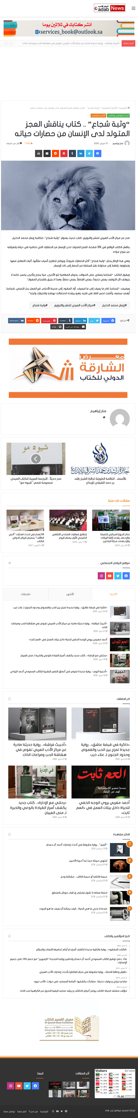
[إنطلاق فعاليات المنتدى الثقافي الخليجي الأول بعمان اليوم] (68, 520)
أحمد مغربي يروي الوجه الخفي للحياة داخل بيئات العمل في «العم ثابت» (68, 639)
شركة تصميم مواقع (124, 1110)
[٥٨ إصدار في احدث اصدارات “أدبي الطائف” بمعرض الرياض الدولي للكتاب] (25, 520)
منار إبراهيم (117, 143)
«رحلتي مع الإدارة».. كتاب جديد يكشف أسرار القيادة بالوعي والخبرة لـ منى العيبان (63, 655)
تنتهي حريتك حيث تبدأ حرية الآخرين (88, 860)
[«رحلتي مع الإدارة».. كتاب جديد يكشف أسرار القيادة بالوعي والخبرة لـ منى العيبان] (120, 660)
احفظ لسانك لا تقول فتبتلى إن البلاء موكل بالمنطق (79, 892)
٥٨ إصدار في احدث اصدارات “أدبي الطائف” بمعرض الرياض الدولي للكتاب (26, 538)
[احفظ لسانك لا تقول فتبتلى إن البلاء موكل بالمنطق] (120, 897)
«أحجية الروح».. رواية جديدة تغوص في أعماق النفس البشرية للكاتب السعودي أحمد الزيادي (58, 671)
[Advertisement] (69, 74)
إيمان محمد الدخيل (113, 305)
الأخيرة (113, 594)
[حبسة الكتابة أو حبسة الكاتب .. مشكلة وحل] (120, 882)
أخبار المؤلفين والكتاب (118, 115)
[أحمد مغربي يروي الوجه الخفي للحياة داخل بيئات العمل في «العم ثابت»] (120, 644)
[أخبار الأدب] (109, 8)
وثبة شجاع (39, 305)
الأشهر (70, 594)
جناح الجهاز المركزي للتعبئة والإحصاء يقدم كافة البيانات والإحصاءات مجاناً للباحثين (115, 538)
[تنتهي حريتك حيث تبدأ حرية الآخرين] (120, 866)
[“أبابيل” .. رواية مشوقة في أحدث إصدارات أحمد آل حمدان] (120, 850)
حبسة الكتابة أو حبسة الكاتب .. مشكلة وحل (84, 876)
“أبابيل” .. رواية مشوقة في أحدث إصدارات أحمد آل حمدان (76, 844)
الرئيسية (123, 108)
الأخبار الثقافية (109, 108)
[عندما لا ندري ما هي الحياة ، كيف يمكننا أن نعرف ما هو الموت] (120, 913)
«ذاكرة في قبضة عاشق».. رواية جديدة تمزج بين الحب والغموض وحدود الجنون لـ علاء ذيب (60, 607)
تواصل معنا (9, 1111)
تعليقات (25, 594)
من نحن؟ (33, 1111)
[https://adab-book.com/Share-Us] (69, 28)
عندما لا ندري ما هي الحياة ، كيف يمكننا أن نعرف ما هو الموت (73, 908)
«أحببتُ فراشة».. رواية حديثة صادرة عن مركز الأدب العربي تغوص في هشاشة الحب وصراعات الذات (39, 750)
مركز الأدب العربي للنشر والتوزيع (73, 305)
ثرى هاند (109, 1110)
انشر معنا (21, 1111)
